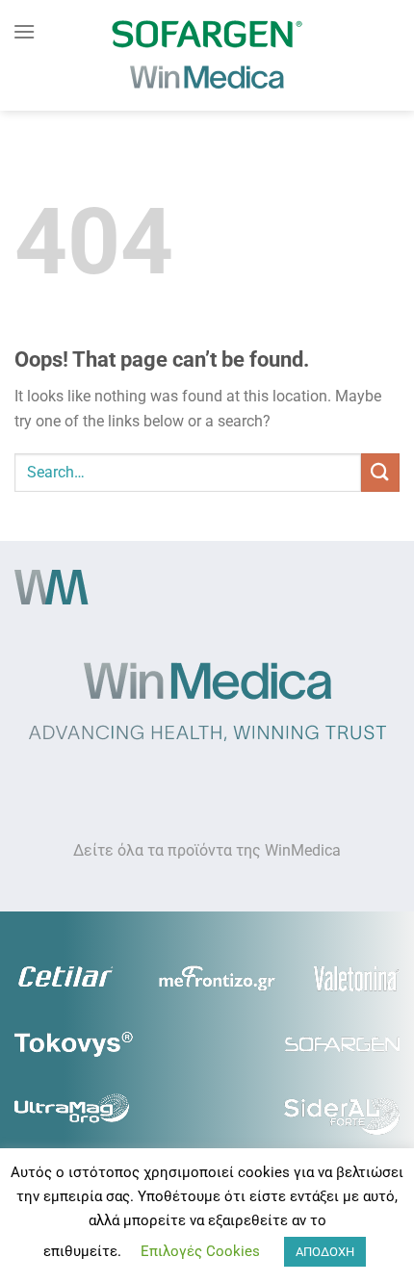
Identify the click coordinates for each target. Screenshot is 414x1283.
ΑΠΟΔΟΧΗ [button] (325, 1252)
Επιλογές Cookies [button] (200, 1251)
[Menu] (24, 31)
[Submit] (380, 472)
